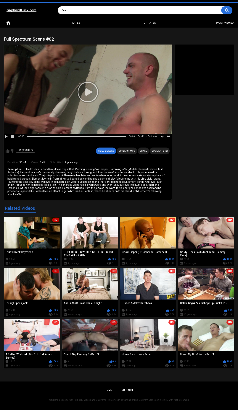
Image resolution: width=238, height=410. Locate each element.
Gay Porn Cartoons (147, 136)
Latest (77, 22)
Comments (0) (160, 151)
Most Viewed (225, 22)
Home (8, 23)
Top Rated (149, 22)
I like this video (7, 151)
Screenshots (127, 151)
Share (143, 151)
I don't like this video (12, 151)
